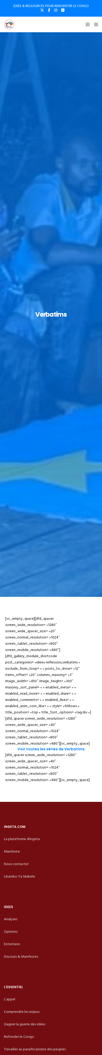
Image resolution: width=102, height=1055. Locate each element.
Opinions (11, 932)
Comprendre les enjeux (22, 1012)
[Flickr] (62, 10)
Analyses (10, 919)
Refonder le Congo (19, 1037)
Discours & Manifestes (21, 957)
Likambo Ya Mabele (19, 876)
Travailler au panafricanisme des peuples (35, 1049)
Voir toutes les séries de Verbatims (51, 749)
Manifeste (12, 851)
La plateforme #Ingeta (22, 839)
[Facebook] (49, 10)
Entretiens (12, 944)
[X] (42, 10)
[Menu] (94, 24)
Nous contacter (16, 864)
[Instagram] (55, 10)
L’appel (9, 999)
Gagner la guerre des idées (24, 1024)
